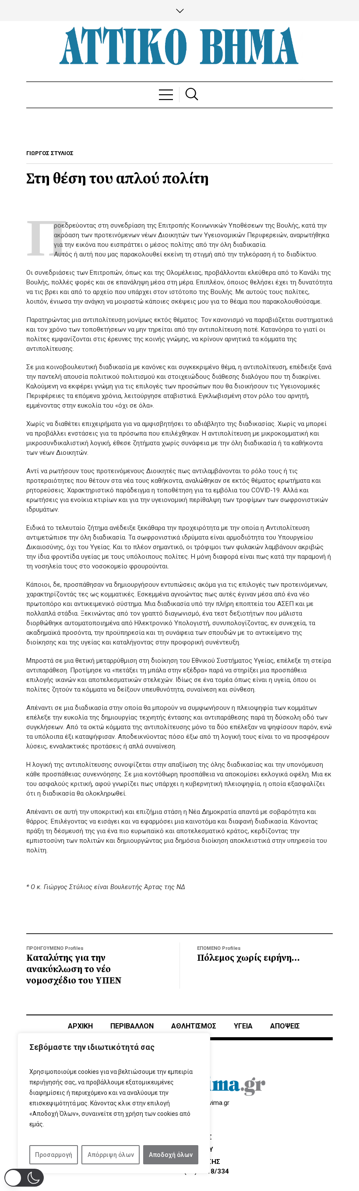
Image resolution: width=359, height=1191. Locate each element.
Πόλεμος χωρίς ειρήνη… (248, 958)
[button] (24, 1178)
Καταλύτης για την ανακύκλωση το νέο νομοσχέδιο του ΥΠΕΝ (74, 969)
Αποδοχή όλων (171, 1154)
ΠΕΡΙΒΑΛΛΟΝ (132, 1026)
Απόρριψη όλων (111, 1154)
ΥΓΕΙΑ (243, 1026)
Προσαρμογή (53, 1154)
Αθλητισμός (193, 1026)
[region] (114, 1103)
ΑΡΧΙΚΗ (80, 1026)
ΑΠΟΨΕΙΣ (285, 1026)
